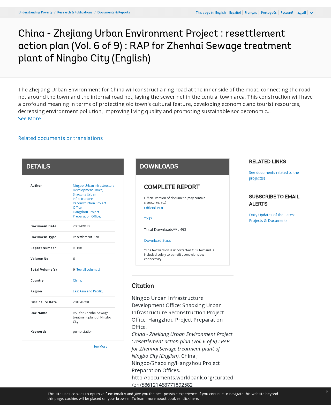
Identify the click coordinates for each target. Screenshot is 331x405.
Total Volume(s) (44, 269)
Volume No (39, 258)
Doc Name (39, 313)
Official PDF (154, 207)
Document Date (43, 226)
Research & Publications (75, 12)
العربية (301, 12)
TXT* (148, 218)
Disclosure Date (44, 302)
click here (190, 398)
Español (235, 12)
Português (269, 12)
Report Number (43, 248)
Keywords (39, 331)
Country (37, 280)
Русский (287, 12)
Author (36, 185)
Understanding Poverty (35, 12)
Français (251, 12)
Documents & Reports (113, 12)
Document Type (43, 237)
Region (36, 291)
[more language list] (311, 13)
